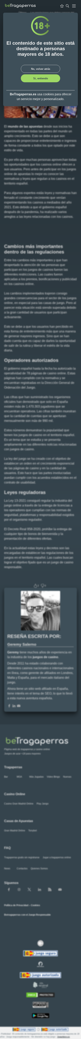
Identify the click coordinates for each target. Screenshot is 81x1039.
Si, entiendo (40, 78)
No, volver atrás (40, 68)
